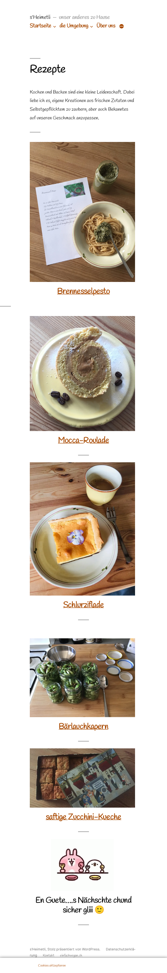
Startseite (40, 26)
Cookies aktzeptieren (52, 965)
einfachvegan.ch (71, 955)
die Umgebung (74, 26)
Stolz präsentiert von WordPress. (74, 949)
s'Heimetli (40, 17)
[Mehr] (121, 26)
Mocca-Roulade (83, 440)
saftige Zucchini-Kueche (83, 817)
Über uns (106, 26)
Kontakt (48, 955)
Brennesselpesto (83, 291)
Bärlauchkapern (83, 726)
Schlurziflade (83, 605)
